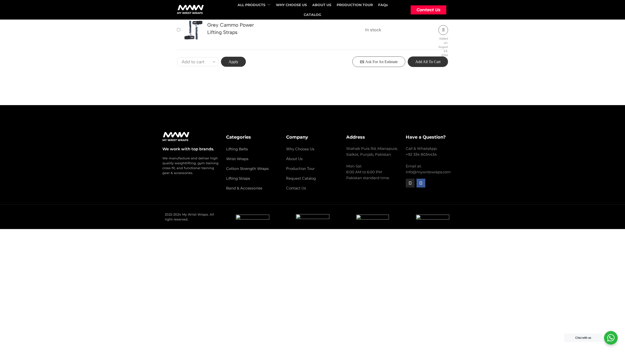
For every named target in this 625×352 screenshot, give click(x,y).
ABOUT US (321, 5)
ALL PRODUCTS (251, 5)
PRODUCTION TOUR (355, 5)
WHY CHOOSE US (291, 5)
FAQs (383, 5)
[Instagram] (410, 183)
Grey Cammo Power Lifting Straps (230, 28)
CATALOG (312, 14)
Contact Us (428, 9)
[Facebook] (421, 183)
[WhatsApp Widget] (611, 338)
